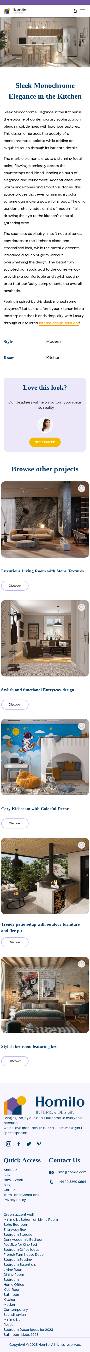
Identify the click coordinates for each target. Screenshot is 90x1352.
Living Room (13, 1269)
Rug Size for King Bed (20, 1244)
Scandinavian (15, 1314)
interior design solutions (59, 323)
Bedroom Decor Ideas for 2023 (28, 1329)
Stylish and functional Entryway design (37, 689)
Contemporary (16, 1309)
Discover (15, 586)
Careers (10, 1190)
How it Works (14, 1180)
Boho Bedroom (16, 1224)
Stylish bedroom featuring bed (29, 1046)
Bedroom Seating (18, 1259)
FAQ (7, 1175)
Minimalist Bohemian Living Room (31, 1219)
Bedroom (11, 1279)
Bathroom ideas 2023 (21, 1334)
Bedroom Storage (18, 1234)
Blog (7, 1185)
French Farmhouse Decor (24, 1254)
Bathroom (12, 1294)
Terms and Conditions (21, 1195)
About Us (11, 1170)
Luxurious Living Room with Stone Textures (42, 571)
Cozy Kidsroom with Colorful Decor (35, 808)
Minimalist (12, 1319)
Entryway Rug (15, 1229)
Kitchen (53, 357)
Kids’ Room (12, 1289)
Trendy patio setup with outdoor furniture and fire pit (40, 927)
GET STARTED (45, 442)
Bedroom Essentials (20, 1264)
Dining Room (14, 1274)
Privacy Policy (15, 1200)
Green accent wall (19, 1214)
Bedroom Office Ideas (21, 1249)
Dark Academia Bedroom (24, 1239)
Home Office (14, 1284)
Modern (53, 341)
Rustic (8, 1324)
